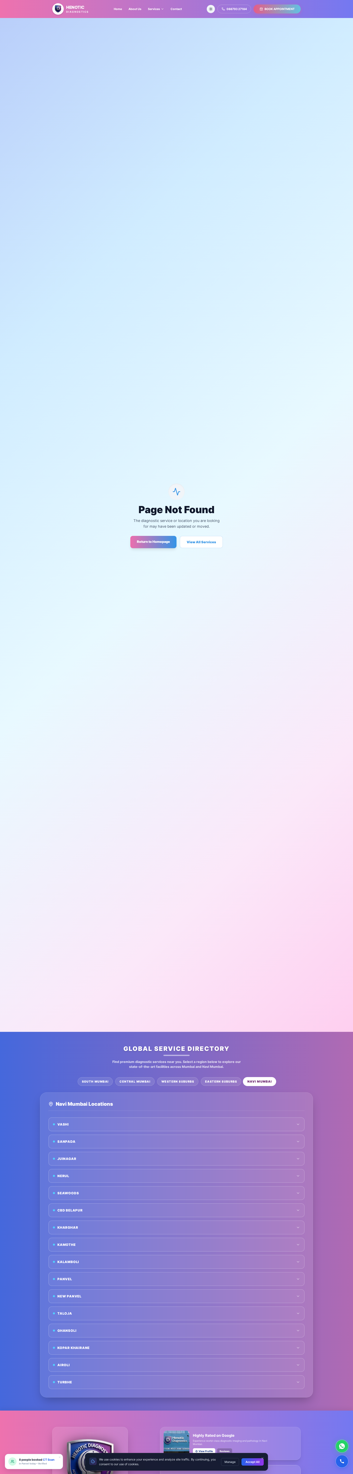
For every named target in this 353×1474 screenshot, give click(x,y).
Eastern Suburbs (221, 1081)
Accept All (253, 1461)
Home (118, 9)
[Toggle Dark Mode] (211, 9)
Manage (230, 1461)
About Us (134, 9)
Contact (176, 9)
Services (154, 9)
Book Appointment (280, 9)
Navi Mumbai (259, 1081)
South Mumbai (95, 1081)
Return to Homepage (153, 542)
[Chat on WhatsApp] (342, 1446)
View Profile (206, 1451)
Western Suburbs (177, 1081)
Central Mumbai (135, 1081)
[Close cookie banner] (262, 1458)
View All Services (201, 542)
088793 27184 (237, 9)
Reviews (225, 1451)
